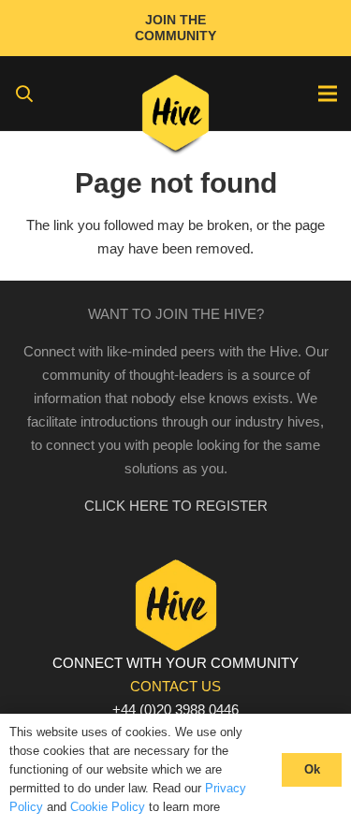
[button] (24, 93)
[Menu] (327, 93)
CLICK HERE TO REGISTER (176, 506)
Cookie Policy (107, 807)
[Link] (175, 117)
